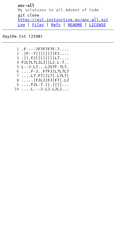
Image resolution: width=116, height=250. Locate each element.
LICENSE (97, 25)
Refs (56, 25)
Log (21, 25)
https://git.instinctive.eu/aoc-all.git (63, 19)
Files (38, 25)
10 (10, 89)
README (75, 25)
